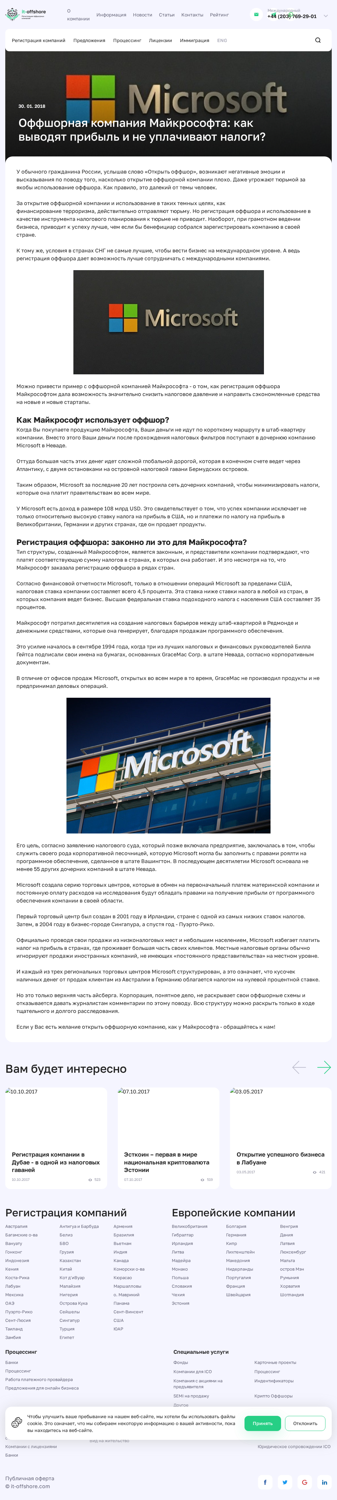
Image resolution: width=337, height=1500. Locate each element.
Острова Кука (74, 1303)
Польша (180, 1277)
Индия (120, 1251)
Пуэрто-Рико (19, 1311)
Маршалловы (127, 1286)
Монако (180, 1269)
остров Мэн (292, 1269)
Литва (178, 1251)
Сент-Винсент (128, 1311)
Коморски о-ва (129, 1269)
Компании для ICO (192, 1371)
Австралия (16, 1226)
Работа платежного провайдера (39, 1379)
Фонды (180, 1362)
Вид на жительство (109, 1440)
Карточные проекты (275, 1362)
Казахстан (70, 1260)
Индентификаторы (274, 1380)
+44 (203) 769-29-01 (292, 16)
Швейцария (238, 1294)
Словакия (182, 1286)
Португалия (238, 1277)
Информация (111, 14)
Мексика (14, 1294)
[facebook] (265, 1482)
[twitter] (285, 1482)
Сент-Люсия (18, 1320)
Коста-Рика (17, 1277)
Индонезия (17, 1260)
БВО (64, 1243)
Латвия (287, 1243)
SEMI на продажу (191, 1395)
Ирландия (182, 1243)
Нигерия (69, 1294)
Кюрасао (123, 1277)
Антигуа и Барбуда (79, 1226)
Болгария (236, 1226)
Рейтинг (219, 14)
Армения (123, 1226)
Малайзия (70, 1286)
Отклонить (305, 1423)
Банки (11, 1362)
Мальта (287, 1260)
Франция (235, 1286)
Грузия (67, 1251)
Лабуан (12, 1286)
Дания (286, 1234)
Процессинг (127, 40)
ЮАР (118, 1328)
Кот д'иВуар (72, 1277)
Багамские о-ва (21, 1234)
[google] (305, 1482)
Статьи (167, 14)
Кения (11, 1269)
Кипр (231, 1243)
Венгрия (289, 1226)
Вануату (13, 1243)
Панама (121, 1303)
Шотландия (292, 1294)
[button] (299, 1068)
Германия (236, 1234)
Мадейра (181, 1260)
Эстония (180, 1303)
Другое (181, 1405)
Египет (67, 1337)
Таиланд (14, 1328)
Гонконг (13, 1251)
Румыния (289, 1277)
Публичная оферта (29, 1478)
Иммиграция (194, 40)
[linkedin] (324, 1482)
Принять (263, 1423)
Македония (238, 1260)
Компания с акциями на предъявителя (197, 1383)
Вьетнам (122, 1243)
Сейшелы (70, 1311)
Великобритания (189, 1226)
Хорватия (290, 1286)
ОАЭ (9, 1303)
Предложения (89, 40)
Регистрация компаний (38, 40)
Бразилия (124, 1234)
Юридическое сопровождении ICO (294, 1446)
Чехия (178, 1294)
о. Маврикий (127, 1294)
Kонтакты (192, 14)
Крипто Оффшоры (273, 1395)
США (119, 1320)
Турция (67, 1328)
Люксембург (293, 1251)
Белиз (66, 1234)
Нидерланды (239, 1269)
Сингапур (70, 1320)
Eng (222, 40)
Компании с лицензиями (31, 1446)
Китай (66, 1269)
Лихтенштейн (240, 1251)
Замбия (13, 1337)
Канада (121, 1260)
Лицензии (160, 40)
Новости (142, 14)
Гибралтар (183, 1234)
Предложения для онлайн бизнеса (42, 1388)
